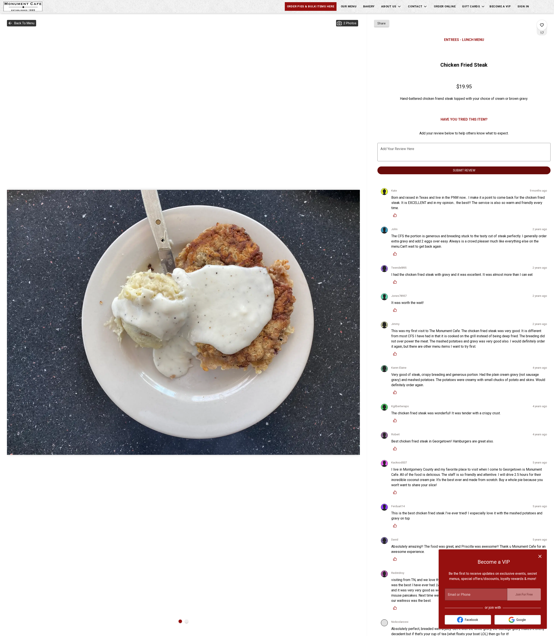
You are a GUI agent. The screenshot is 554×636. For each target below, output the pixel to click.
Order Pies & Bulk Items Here (310, 6)
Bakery (369, 6)
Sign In (523, 6)
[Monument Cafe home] (22, 6)
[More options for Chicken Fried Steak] (542, 25)
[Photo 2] (186, 621)
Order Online (445, 6)
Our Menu (349, 6)
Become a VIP (500, 6)
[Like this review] (396, 215)
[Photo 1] (180, 621)
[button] (391, 6)
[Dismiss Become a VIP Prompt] (540, 556)
